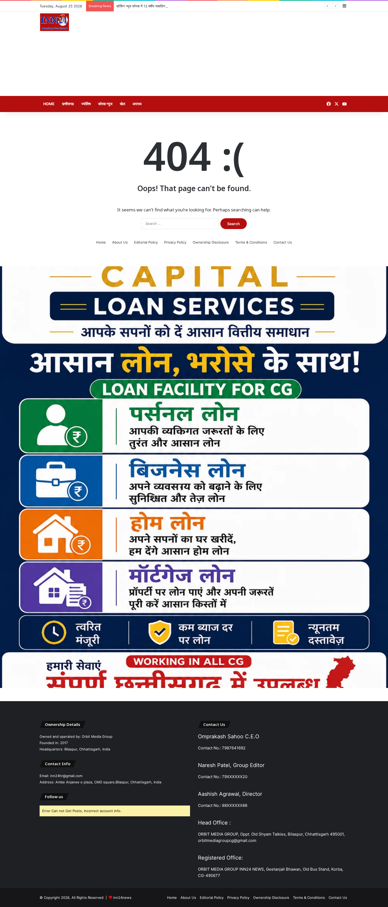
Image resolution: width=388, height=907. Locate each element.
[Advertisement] (246, 54)
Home (49, 103)
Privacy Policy (175, 242)
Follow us (54, 796)
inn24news (122, 897)
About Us (120, 242)
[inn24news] (54, 23)
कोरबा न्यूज (105, 103)
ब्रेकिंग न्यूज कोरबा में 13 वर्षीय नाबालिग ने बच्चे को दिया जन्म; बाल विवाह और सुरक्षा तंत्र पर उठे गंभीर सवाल (183, 6)
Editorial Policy (146, 242)
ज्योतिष (86, 103)
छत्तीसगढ (68, 103)
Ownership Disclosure (211, 242)
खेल (122, 103)
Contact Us (282, 242)
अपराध (137, 103)
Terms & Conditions (251, 242)
